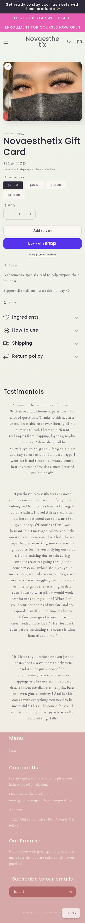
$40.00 (34, 185)
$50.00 (56, 185)
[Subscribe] (71, 891)
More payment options (42, 254)
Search (14, 750)
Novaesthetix (37, 913)
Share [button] (13, 302)
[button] (6, 42)
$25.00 (13, 185)
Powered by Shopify (53, 913)
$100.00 (14, 195)
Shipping (25, 169)
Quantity (9, 205)
